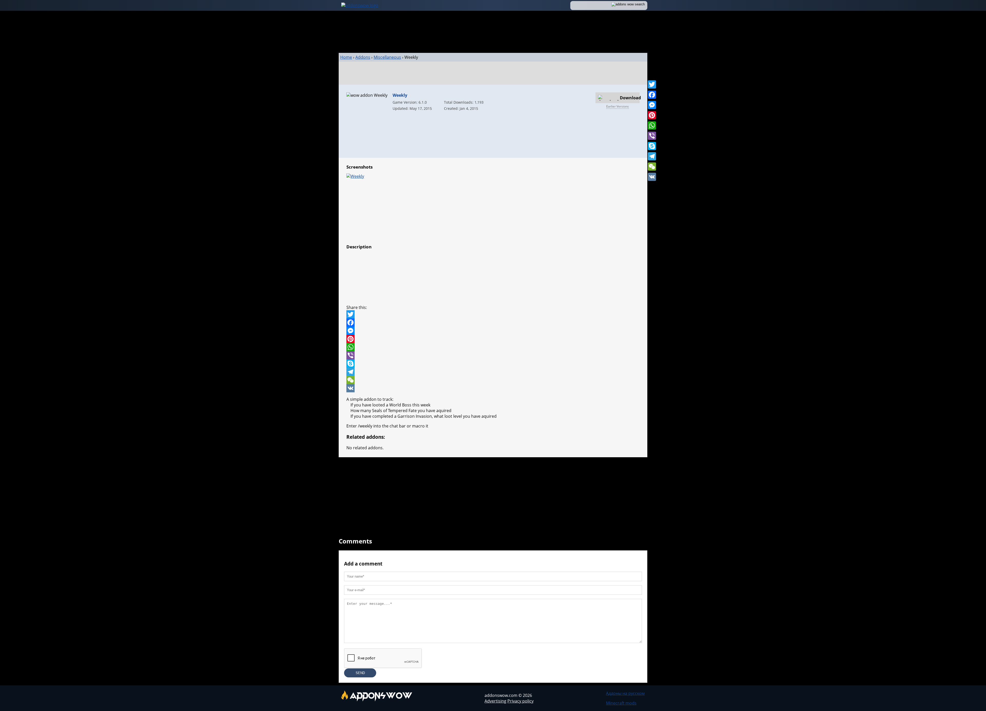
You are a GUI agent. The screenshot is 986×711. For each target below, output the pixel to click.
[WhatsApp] (652, 125)
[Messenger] (652, 105)
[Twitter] (652, 84)
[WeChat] (652, 166)
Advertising (495, 701)
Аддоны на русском (625, 693)
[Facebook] (652, 95)
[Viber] (652, 136)
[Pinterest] (652, 115)
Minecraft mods (621, 703)
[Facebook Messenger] (493, 331)
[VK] (652, 177)
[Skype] (652, 146)
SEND (360, 673)
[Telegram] (652, 156)
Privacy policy (520, 701)
